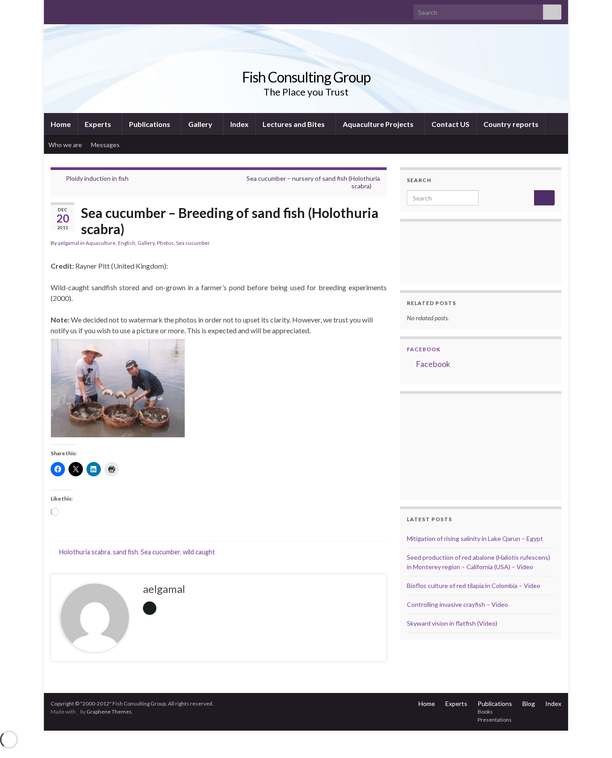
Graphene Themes (109, 711)
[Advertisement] (451, 445)
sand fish (125, 552)
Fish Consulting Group (306, 77)
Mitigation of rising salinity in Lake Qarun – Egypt (475, 538)
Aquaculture (101, 243)
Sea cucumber (193, 243)
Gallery (201, 124)
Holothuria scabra (84, 552)
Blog (528, 703)
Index (239, 124)
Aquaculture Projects (379, 124)
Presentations (495, 719)
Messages (106, 144)
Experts (98, 124)
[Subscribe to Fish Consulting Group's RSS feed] (55, 9)
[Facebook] (69, 9)
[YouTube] (83, 9)
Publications (150, 124)
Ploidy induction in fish (97, 178)
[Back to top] (592, 738)
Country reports (511, 124)
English (126, 243)
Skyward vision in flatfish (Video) (452, 623)
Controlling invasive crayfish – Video (457, 604)
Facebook (423, 349)
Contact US (450, 124)
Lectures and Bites (294, 124)
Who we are (65, 144)
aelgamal (68, 243)
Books (485, 711)
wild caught (199, 552)
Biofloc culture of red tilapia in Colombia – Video (473, 585)
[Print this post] (379, 244)
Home (61, 124)
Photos (165, 243)
